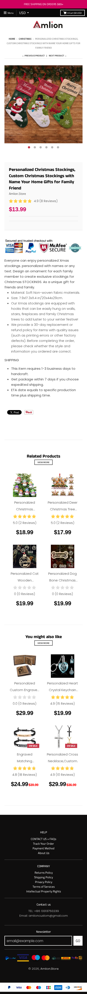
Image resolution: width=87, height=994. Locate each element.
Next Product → (58, 55)
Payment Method (43, 848)
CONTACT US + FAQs (43, 839)
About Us (43, 853)
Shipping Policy (43, 877)
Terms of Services (44, 886)
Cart (74, 13)
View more (43, 462)
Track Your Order (43, 843)
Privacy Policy (43, 882)
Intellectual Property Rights (43, 891)
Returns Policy (44, 872)
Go (78, 940)
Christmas (25, 39)
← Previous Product (33, 55)
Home (12, 39)
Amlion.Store (17, 193)
